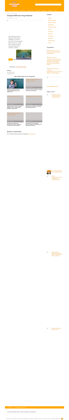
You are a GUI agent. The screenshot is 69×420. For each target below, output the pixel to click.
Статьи (55, 10)
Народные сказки (30, 10)
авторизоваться (32, 133)
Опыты (49, 29)
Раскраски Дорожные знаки (52, 86)
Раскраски (50, 10)
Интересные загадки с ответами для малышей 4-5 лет (33, 107)
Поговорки (38, 10)
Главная (8, 13)
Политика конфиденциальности (20, 407)
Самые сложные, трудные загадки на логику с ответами (34, 90)
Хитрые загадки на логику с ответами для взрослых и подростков (13, 90)
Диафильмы (23, 10)
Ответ (10, 59)
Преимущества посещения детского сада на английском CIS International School (34, 124)
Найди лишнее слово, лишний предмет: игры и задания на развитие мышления (14, 107)
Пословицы (44, 10)
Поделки (50, 33)
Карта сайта (10, 407)
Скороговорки (51, 40)
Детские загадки (16, 10)
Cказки (9, 10)
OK (62, 418)
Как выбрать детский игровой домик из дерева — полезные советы (56, 96)
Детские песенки (52, 22)
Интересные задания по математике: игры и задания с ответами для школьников (14, 124)
